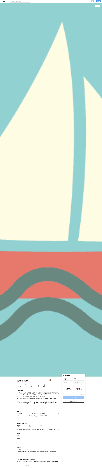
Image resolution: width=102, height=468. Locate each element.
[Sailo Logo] (4, 1)
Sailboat (19, 378)
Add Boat (98, 1)
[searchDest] (10, 1)
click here (55, 461)
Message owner (74, 401)
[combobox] (21, 1)
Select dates (73, 397)
